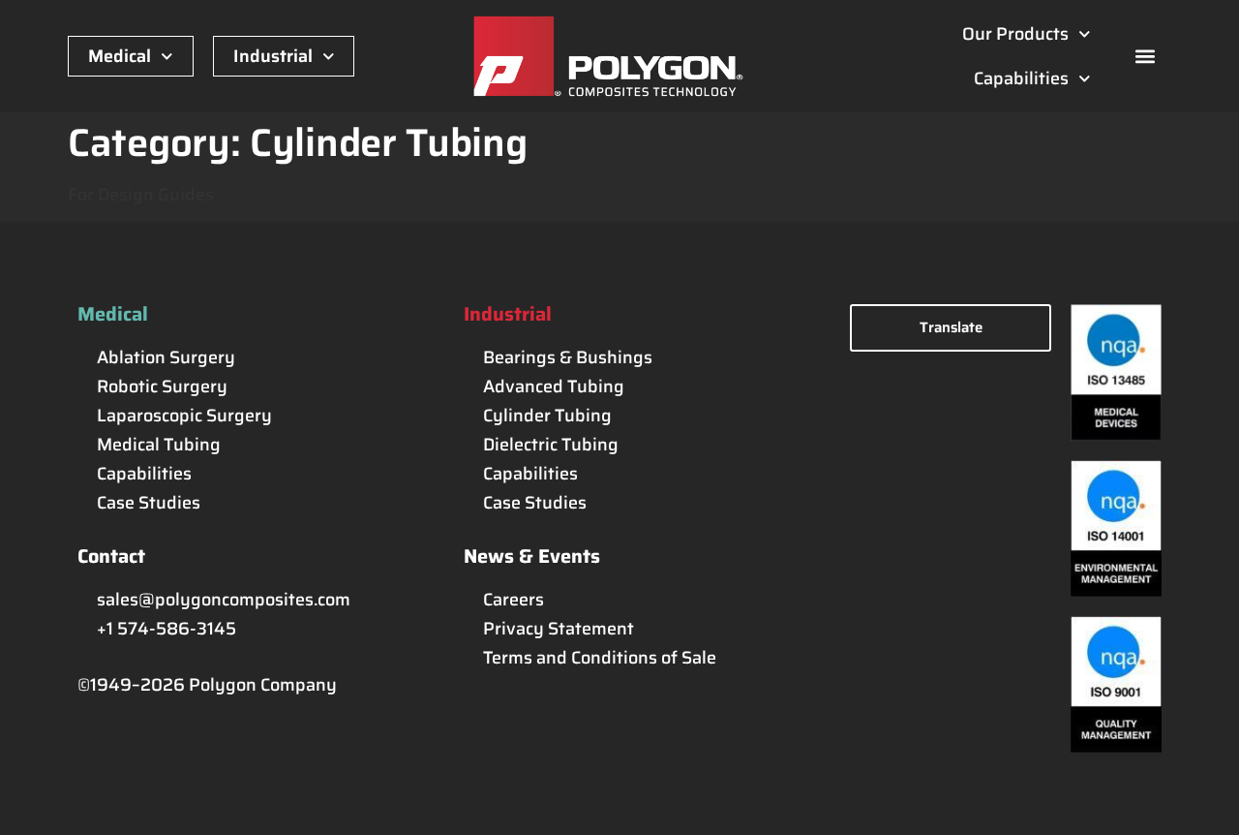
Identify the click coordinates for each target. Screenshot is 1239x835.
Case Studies (148, 502)
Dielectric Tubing (551, 444)
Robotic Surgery (162, 386)
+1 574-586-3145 (166, 628)
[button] (1146, 57)
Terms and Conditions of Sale (599, 657)
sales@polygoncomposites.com (223, 599)
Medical (119, 56)
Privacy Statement (558, 628)
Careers (513, 599)
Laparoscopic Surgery (184, 415)
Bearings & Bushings (567, 357)
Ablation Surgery (166, 357)
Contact (111, 556)
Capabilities (1021, 78)
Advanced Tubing (553, 386)
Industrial (273, 56)
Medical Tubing (159, 444)
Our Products (1015, 33)
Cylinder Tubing (547, 415)
